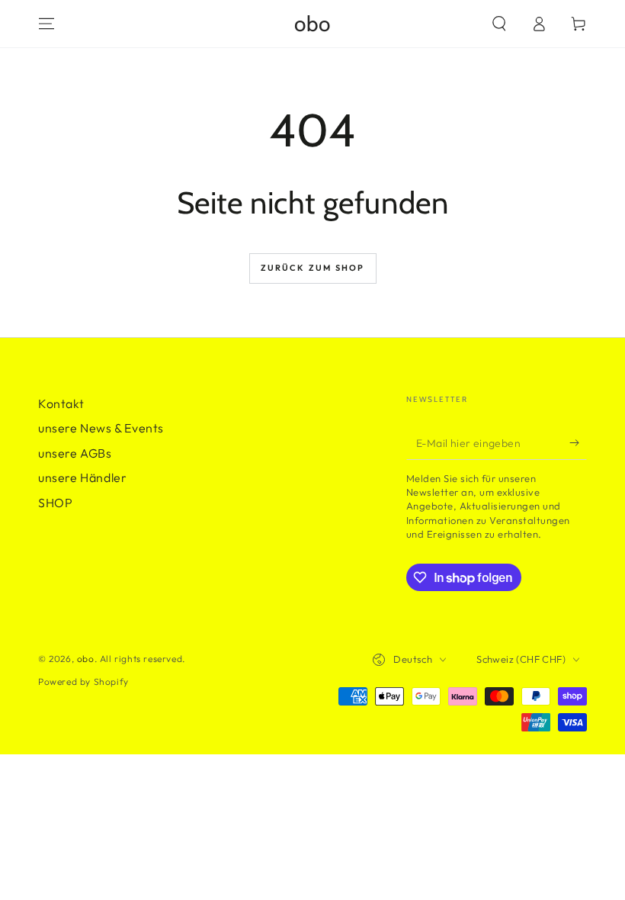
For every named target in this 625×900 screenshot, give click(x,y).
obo (86, 658)
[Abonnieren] (578, 442)
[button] (499, 23)
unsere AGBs (75, 453)
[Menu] (46, 23)
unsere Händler (82, 477)
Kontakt (61, 403)
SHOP (55, 502)
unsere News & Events (101, 428)
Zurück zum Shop (313, 267)
